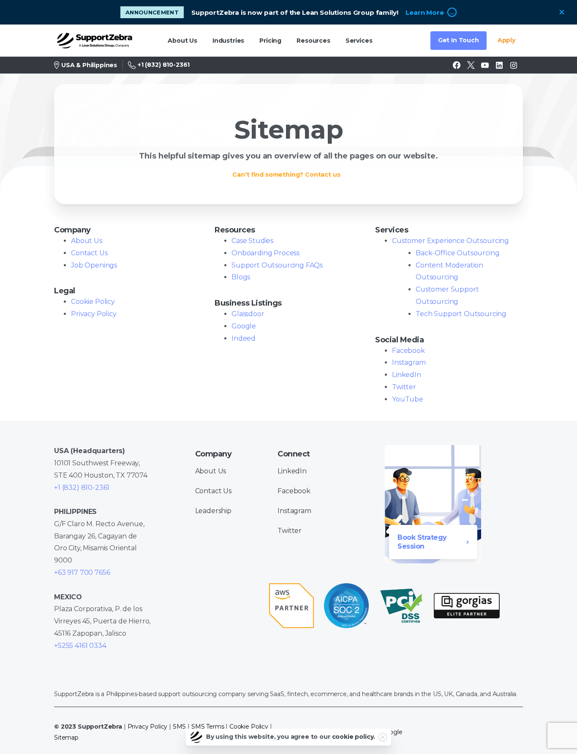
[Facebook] (456, 65)
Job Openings (94, 265)
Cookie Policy (93, 302)
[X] (471, 65)
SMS (179, 726)
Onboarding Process (265, 253)
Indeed (243, 338)
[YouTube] (485, 65)
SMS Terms (207, 726)
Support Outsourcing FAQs (277, 265)
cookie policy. (354, 736)
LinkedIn (406, 375)
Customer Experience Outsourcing (450, 241)
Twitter (404, 387)
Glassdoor (247, 314)
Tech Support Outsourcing (461, 314)
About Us (86, 241)
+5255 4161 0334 (80, 646)
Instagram (409, 362)
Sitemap (66, 737)
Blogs (240, 277)
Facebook (408, 351)
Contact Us (89, 253)
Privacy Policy (94, 314)
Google (243, 326)
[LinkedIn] (499, 65)
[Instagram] (513, 65)
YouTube (407, 399)
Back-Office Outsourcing (457, 253)
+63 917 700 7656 (82, 572)
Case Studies (252, 241)
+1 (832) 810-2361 (164, 64)
